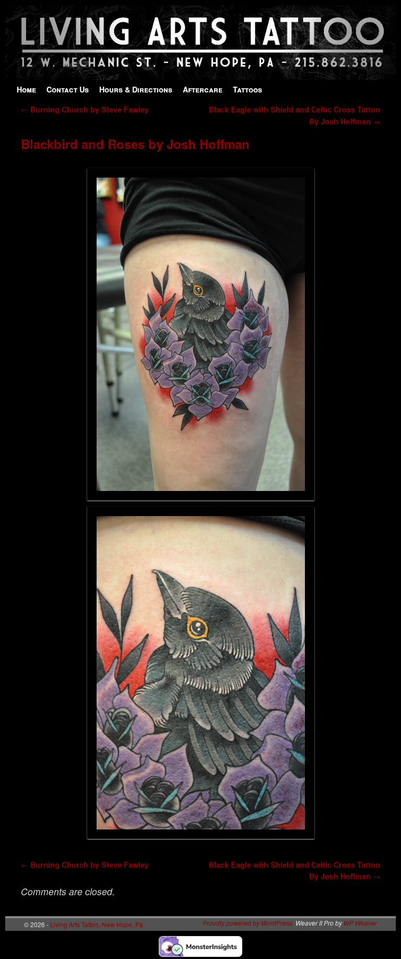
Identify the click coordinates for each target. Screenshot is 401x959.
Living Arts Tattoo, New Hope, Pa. (97, 924)
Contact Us (67, 89)
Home (26, 89)
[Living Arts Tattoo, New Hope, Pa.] (200, 74)
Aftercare (202, 89)
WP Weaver (360, 922)
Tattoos (247, 89)
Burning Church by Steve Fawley (85, 109)
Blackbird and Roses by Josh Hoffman (135, 144)
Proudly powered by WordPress (247, 922)
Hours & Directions (135, 89)
